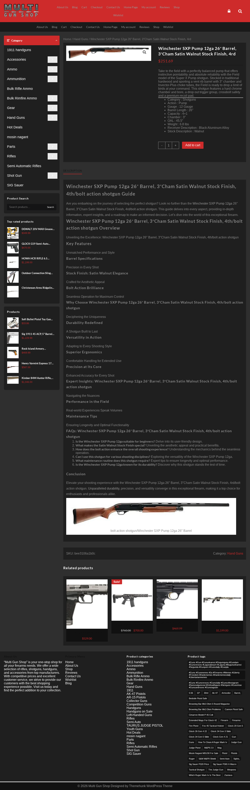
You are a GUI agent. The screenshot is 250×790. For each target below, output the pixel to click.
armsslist (226, 693)
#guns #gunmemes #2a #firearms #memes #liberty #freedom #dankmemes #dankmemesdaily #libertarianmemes (214, 674)
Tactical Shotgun (196, 769)
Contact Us (73, 676)
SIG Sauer (15, 185)
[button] (144, 52)
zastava (228, 775)
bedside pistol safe (198, 698)
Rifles (11, 156)
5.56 (191, 693)
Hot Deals (14, 127)
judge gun (236, 742)
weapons (231, 769)
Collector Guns (137, 701)
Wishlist (70, 679)
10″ (198, 693)
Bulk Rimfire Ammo (22, 98)
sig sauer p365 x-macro (224, 764)
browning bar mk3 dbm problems (205, 709)
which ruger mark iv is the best (205, 775)
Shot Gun (14, 176)
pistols (234, 753)
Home (67, 39)
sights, (236, 759)
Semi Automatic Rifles (24, 166)
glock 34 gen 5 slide (199, 737)
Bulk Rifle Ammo (20, 89)
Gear (11, 108)
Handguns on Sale (140, 711)
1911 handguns (19, 50)
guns (191, 742)
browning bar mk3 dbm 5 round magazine (209, 704)
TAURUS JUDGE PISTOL (145, 725)
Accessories (16, 59)
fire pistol (193, 726)
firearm (224, 720)
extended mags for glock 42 (203, 720)
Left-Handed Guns (139, 715)
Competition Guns (139, 704)
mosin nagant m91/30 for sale (203, 753)
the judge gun (215, 769)
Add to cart (192, 145)
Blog (68, 683)
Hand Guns (16, 118)
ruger (192, 759)
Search (50, 207)
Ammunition (16, 79)
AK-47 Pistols (136, 693)
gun (234, 737)
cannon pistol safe (234, 709)
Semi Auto (134, 722)
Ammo (12, 69)
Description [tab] (72, 170)
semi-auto (224, 759)
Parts (11, 147)
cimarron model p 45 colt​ (201, 715)
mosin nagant (17, 137)
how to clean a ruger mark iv (212, 742)
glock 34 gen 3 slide (221, 731)
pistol (224, 753)
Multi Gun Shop (99, 786)
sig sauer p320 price (199, 764)
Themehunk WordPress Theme (150, 786)
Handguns (134, 708)
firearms (236, 720)
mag (219, 748)
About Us (71, 665)
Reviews (71, 672)
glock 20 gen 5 (235, 726)
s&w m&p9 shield (207, 759)
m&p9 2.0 (208, 748)
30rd (206, 693)
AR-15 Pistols (136, 697)
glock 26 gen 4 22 (198, 731)
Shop (69, 669)
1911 (130, 690)
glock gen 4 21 (220, 737)
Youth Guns (135, 729)
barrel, (237, 693)
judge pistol (194, 748)
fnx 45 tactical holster (213, 726)
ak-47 (215, 693)
